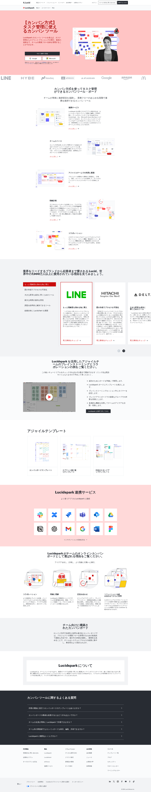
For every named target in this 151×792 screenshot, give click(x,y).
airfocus (47, 761)
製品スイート (40, 2)
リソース (60, 2)
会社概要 (89, 753)
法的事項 (40, 782)
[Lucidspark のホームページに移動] (29, 8)
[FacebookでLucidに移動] (122, 781)
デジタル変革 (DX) (71, 753)
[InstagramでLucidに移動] (118, 781)
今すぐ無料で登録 (42, 53)
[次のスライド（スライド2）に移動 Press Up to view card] (123, 350)
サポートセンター (113, 766)
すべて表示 (68, 766)
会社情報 (68, 2)
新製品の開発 (69, 761)
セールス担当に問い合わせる (107, 2)
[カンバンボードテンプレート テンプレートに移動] (42, 456)
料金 (53, 8)
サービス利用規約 (42, 62)
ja (19, 784)
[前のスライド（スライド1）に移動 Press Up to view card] (118, 350)
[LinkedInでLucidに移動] (110, 781)
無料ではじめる (122, 2)
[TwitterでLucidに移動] (114, 781)
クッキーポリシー (77, 782)
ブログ (109, 757)
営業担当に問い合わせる (30, 753)
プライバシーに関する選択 (38, 786)
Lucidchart (47, 757)
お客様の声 (89, 761)
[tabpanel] (76, 313)
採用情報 (89, 766)
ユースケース (45, 8)
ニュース (89, 757)
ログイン (94, 2)
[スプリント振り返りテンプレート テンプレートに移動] (75, 456)
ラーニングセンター (113, 770)
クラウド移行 (69, 757)
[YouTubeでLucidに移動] (126, 781)
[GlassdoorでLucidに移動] (130, 781)
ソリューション (51, 2)
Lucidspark (47, 753)
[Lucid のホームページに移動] (29, 2)
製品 (37, 8)
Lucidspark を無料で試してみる (98, 411)
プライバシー (30, 782)
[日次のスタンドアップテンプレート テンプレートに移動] (109, 456)
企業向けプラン (78, 2)
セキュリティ (111, 761)
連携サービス (48, 766)
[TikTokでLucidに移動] (134, 781)
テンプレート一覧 (113, 753)
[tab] (39, 284)
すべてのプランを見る (30, 761)
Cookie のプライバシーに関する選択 (57, 782)
